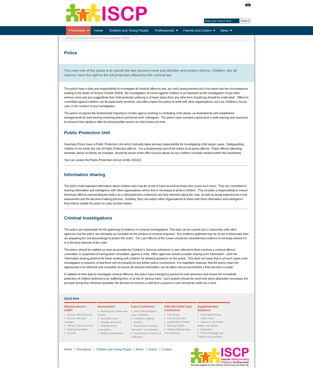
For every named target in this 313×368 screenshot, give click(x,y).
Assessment (106, 306)
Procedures (77, 30)
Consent (71, 333)
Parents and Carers (197, 30)
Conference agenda (144, 318)
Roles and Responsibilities (105, 37)
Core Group (173, 314)
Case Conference (143, 306)
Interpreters (206, 329)
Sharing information (77, 329)
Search (152, 349)
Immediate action (110, 318)
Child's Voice (207, 318)
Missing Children (176, 325)
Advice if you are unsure (80, 325)
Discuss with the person (79, 314)
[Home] (106, 20)
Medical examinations (112, 333)
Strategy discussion (111, 322)
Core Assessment (176, 318)
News (224, 30)
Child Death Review (211, 314)
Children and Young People (129, 30)
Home (98, 30)
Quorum (138, 322)
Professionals (164, 30)
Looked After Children (178, 322)
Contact (167, 349)
